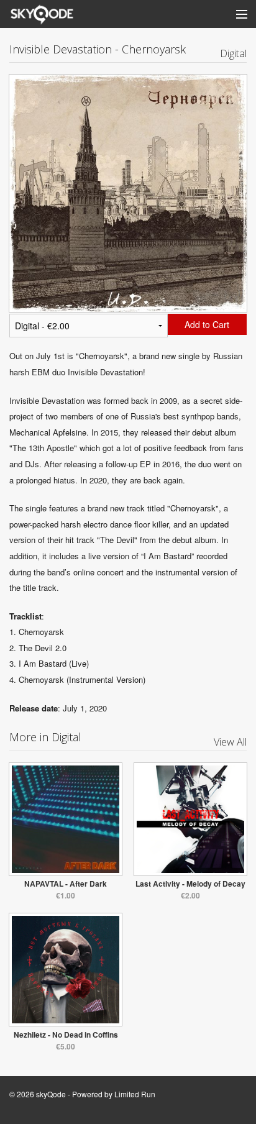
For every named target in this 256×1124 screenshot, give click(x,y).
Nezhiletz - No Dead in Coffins (66, 1034)
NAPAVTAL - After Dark (65, 883)
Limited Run (134, 1094)
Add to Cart (207, 324)
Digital (233, 53)
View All (230, 742)
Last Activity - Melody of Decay (190, 883)
